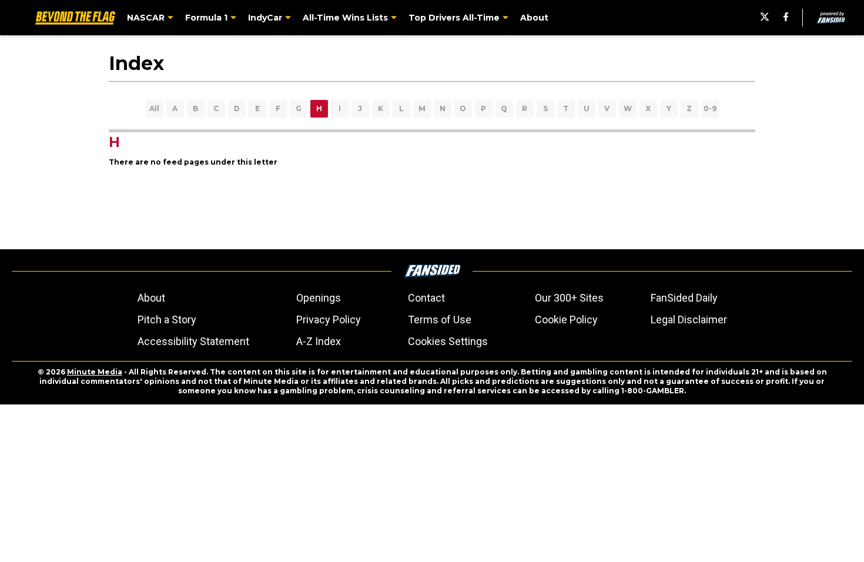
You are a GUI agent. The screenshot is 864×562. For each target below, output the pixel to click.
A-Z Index (318, 341)
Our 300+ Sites (569, 298)
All (154, 108)
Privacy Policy (328, 319)
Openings (318, 298)
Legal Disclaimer (689, 319)
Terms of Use (439, 319)
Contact (426, 298)
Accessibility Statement (193, 341)
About (151, 298)
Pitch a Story (167, 319)
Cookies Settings (448, 341)
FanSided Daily (684, 298)
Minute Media (94, 371)
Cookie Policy (566, 319)
